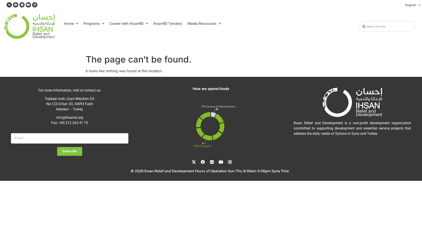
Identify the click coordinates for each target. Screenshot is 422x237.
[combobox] (387, 26)
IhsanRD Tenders (167, 23)
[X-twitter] (9, 4)
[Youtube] (28, 4)
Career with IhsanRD (126, 23)
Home (69, 23)
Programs (92, 23)
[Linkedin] (22, 4)
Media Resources (201, 23)
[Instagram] (34, 4)
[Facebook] (15, 4)
